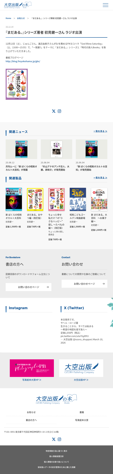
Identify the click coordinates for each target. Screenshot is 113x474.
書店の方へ (31, 420)
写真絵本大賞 (81, 420)
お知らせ (21, 18)
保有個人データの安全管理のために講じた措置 (56, 467)
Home (8, 18)
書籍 (82, 412)
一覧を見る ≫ (100, 131)
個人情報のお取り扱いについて (56, 461)
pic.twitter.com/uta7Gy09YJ (75, 336)
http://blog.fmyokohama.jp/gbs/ (23, 61)
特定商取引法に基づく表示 (56, 451)
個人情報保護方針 (56, 456)
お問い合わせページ (28, 287)
